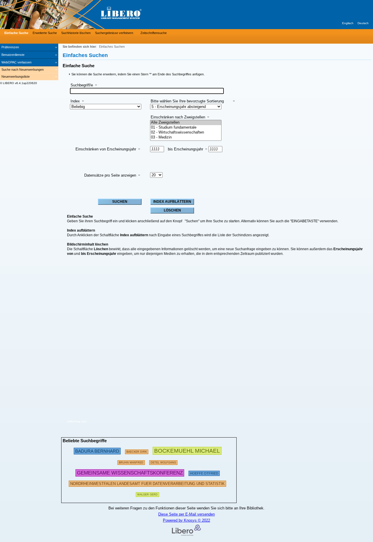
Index (75, 101)
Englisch (347, 23)
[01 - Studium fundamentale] (185, 127)
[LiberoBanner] (87, 14)
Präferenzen (10, 47)
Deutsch (363, 23)
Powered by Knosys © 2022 (186, 520)
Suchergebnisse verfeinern (114, 33)
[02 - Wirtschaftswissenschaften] (185, 132)
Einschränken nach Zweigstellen (178, 117)
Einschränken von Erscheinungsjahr (105, 149)
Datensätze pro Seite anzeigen (110, 175)
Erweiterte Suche (45, 33)
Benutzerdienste (12, 54)
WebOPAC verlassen (16, 62)
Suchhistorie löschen (76, 33)
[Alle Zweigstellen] (185, 122)
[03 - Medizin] (185, 137)
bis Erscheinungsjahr (185, 149)
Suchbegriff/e (82, 85)
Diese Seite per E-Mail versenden (186, 514)
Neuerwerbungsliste (15, 76)
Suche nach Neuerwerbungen (22, 69)
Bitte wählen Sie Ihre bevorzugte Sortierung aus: (187, 103)
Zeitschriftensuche (153, 33)
